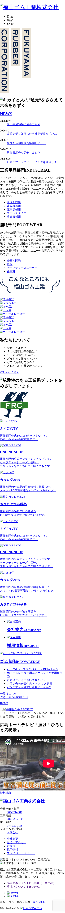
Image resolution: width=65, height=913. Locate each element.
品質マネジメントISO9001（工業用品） (31, 883)
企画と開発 (14, 260)
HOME (4, 703)
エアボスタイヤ (16, 213)
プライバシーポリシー (21, 853)
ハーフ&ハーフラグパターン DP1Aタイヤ (32, 669)
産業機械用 (14, 209)
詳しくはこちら (9, 372)
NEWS (6, 114)
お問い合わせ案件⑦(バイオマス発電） (31, 683)
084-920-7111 (14, 825)
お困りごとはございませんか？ (26, 680)
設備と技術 (14, 202)
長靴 (9, 264)
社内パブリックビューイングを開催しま (32, 162)
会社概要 (12, 838)
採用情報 (12, 849)
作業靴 (11, 271)
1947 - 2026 (38, 901)
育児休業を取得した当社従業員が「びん (32, 133)
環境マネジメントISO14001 (24, 886)
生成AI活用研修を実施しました (26, 143)
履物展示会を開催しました (23, 152)
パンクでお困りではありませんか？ (29, 687)
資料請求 (5, 792)
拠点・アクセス (16, 842)
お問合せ (12, 832)
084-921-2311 (14, 812)
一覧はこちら (8, 693)
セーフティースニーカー (22, 267)
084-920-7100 (15, 818)
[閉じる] (1, 710)
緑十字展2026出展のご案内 (23, 124)
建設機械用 (14, 205)
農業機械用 (14, 216)
